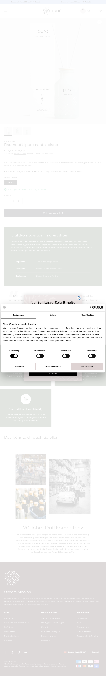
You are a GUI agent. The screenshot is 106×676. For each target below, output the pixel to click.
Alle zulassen (87, 366)
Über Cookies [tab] (87, 315)
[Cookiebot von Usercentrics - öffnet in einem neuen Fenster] (91, 307)
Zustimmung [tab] (18, 315)
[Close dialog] (79, 297)
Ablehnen (19, 366)
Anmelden (53, 373)
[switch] (40, 356)
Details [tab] (53, 315)
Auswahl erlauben (53, 366)
